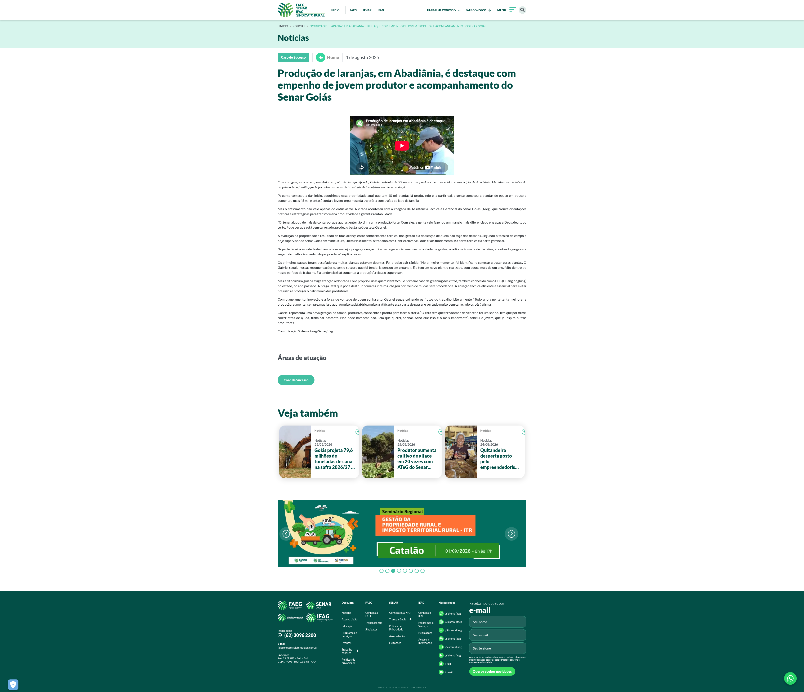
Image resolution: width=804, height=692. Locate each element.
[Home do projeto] (301, 10)
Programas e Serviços (349, 634)
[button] (511, 534)
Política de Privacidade (396, 627)
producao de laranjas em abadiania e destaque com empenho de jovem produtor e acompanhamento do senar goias (397, 26)
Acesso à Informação (425, 641)
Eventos (347, 642)
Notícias (319, 430)
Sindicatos (371, 629)
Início (283, 26)
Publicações (425, 632)
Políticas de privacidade (349, 661)
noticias (298, 26)
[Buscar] (522, 10)
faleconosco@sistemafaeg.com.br (297, 647)
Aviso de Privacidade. (482, 662)
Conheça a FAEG (371, 614)
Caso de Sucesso (296, 380)
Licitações (395, 642)
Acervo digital (350, 619)
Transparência (373, 622)
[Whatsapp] (790, 678)
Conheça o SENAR (400, 612)
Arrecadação (397, 636)
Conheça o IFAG (424, 614)
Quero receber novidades (492, 671)
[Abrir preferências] (13, 684)
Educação (347, 626)
